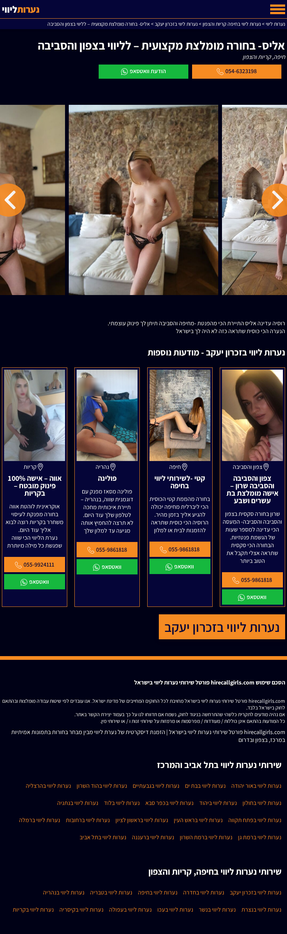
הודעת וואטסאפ (148, 71)
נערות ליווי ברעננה (153, 837)
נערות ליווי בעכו (175, 909)
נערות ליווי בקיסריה (81, 909)
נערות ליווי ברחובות (88, 820)
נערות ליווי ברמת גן (259, 837)
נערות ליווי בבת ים (205, 786)
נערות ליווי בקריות (33, 909)
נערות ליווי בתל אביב (103, 837)
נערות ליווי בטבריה (111, 892)
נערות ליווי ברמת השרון (206, 837)
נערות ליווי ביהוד (218, 803)
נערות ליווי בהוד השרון (102, 786)
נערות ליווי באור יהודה (256, 786)
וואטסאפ (256, 597)
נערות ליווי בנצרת (261, 909)
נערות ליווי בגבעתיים (156, 786)
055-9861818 (256, 580)
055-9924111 (39, 564)
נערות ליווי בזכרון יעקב (222, 627)
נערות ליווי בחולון (262, 803)
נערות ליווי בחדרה (203, 892)
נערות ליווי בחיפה (158, 892)
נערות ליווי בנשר (217, 909)
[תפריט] (277, 9)
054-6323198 (241, 71)
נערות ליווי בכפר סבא (169, 803)
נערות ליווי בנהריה (63, 892)
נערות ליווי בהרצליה (48, 786)
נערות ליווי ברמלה (39, 820)
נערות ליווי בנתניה (77, 803)
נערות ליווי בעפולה (130, 909)
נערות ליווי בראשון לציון (141, 820)
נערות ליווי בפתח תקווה (254, 820)
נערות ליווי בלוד (122, 803)
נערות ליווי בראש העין (198, 820)
